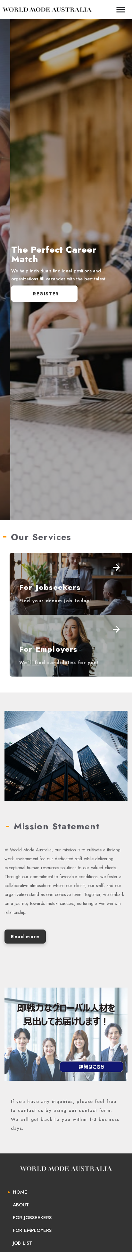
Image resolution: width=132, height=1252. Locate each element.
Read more (25, 936)
